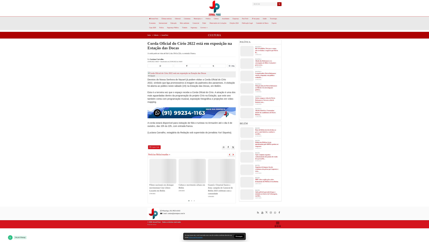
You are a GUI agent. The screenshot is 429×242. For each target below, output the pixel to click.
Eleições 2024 (234, 23)
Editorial (178, 18)
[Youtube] (262, 213)
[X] (213, 66)
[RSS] (258, 213)
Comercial (196, 23)
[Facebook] (187, 66)
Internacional (163, 23)
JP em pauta (255, 18)
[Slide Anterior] (229, 155)
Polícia (161, 27)
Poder (204, 23)
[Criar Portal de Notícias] (278, 224)
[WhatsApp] (10, 237)
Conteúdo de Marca (262, 23)
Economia (152, 23)
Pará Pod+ (245, 18)
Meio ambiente (184, 23)
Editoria (156, 35)
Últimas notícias (166, 18)
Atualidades (225, 18)
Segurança (194, 27)
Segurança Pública (173, 27)
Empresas (236, 18)
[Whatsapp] (160, 66)
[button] (189, 201)
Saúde (265, 18)
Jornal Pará (154, 18)
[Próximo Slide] (233, 155)
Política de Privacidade (196, 237)
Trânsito (184, 27)
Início (149, 35)
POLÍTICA (245, 42)
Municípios (197, 18)
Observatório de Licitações (217, 23)
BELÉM (244, 123)
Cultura (216, 18)
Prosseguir (239, 236)
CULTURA (214, 35)
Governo (203, 27)
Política (208, 18)
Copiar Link (155, 147)
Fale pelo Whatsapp (20, 237)
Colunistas (187, 18)
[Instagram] (271, 213)
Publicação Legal (247, 23)
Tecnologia (273, 18)
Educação (173, 23)
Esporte (274, 23)
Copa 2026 (152, 27)
